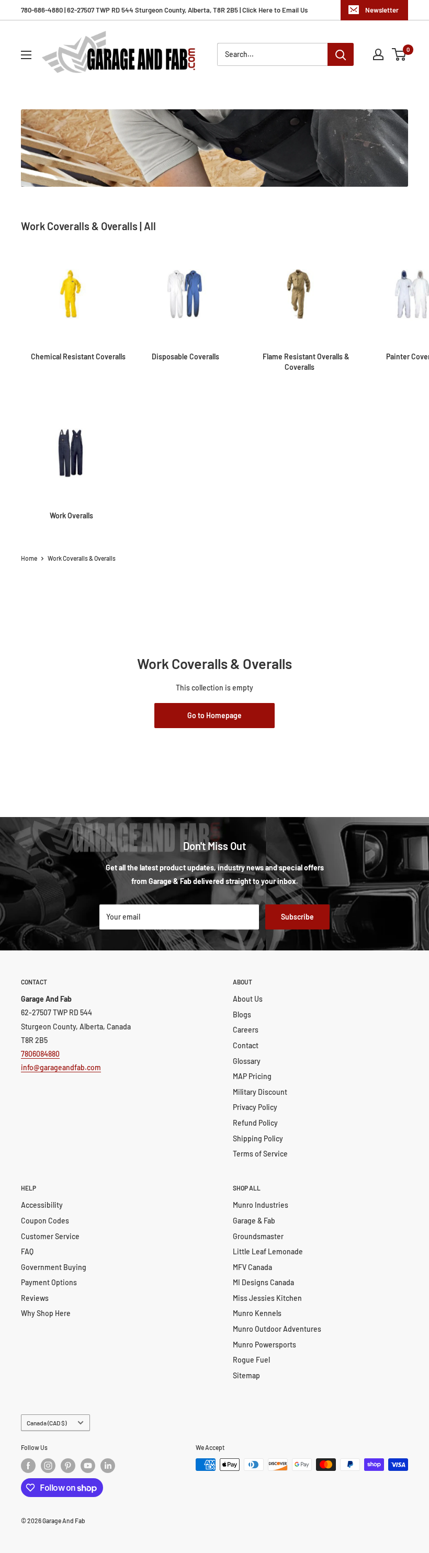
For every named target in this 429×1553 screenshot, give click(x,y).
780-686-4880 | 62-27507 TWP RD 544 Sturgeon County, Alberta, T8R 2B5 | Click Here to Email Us (164, 10)
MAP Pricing (252, 1076)
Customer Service (50, 1236)
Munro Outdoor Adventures (277, 1328)
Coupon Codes (45, 1220)
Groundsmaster (258, 1236)
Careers (245, 1029)
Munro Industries (260, 1204)
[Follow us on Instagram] (48, 1465)
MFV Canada (252, 1267)
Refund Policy (255, 1122)
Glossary (247, 1061)
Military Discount (260, 1091)
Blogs (242, 1014)
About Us (248, 998)
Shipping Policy (258, 1138)
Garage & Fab (254, 1220)
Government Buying (53, 1267)
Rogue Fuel (251, 1359)
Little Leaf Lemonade (268, 1251)
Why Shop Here (46, 1313)
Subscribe (297, 916)
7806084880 (40, 1053)
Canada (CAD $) (46, 1422)
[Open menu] (26, 55)
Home (29, 558)
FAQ (27, 1251)
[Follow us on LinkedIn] (107, 1465)
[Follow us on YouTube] (88, 1465)
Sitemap (246, 1375)
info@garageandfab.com (61, 1067)
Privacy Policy (255, 1107)
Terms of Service (260, 1153)
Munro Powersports (264, 1344)
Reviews (35, 1298)
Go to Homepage (214, 715)
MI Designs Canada (263, 1282)
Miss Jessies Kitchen (267, 1298)
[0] (399, 54)
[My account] (378, 54)
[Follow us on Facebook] (28, 1465)
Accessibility (42, 1204)
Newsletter (382, 10)
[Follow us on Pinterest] (68, 1465)
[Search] (341, 54)
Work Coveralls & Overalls (82, 558)
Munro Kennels (257, 1313)
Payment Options (49, 1282)
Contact (245, 1045)
